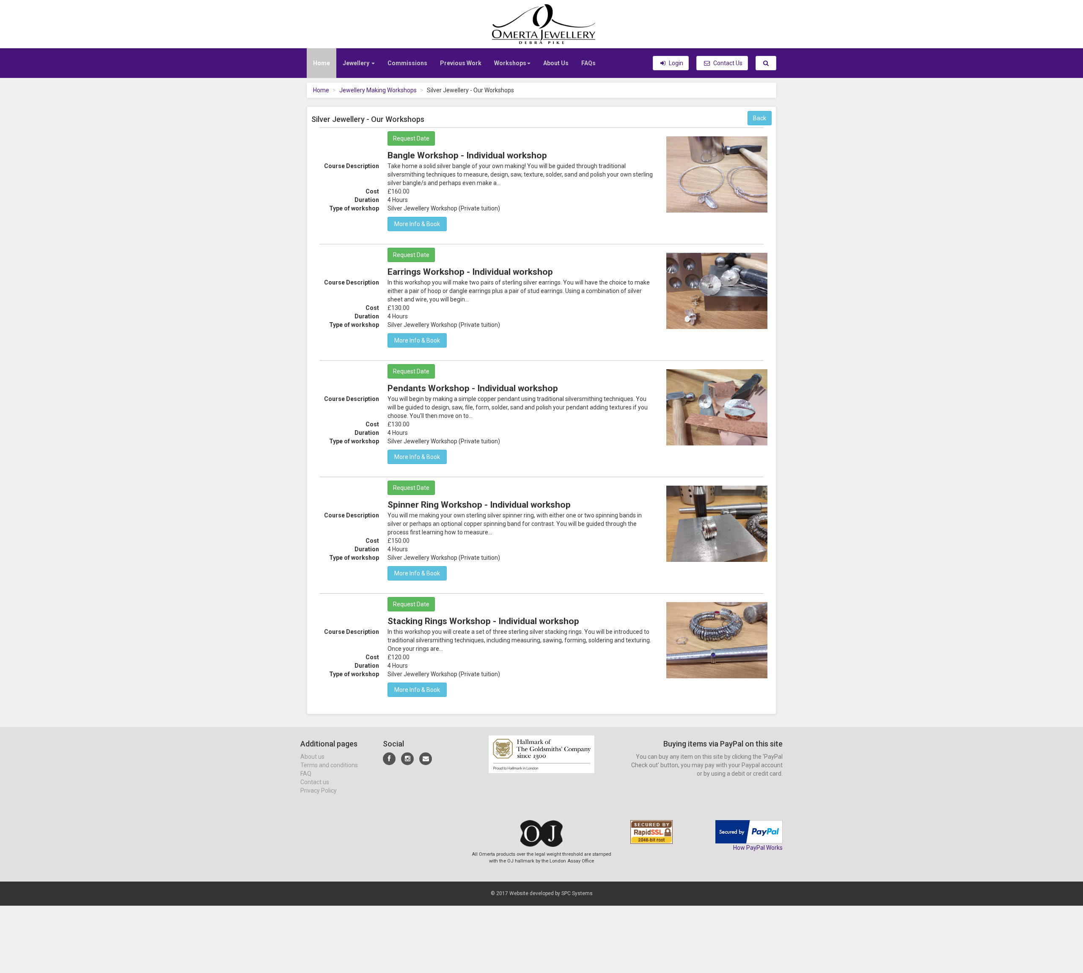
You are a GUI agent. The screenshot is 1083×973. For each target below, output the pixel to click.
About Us (556, 63)
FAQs (588, 63)
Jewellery (357, 63)
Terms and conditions (329, 765)
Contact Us (727, 63)
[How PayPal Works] (749, 831)
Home (321, 63)
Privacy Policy (318, 790)
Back (759, 118)
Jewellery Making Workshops (378, 90)
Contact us (314, 782)
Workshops (510, 63)
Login (675, 63)
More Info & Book (417, 224)
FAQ (305, 773)
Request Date (411, 138)
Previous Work (460, 63)
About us (312, 756)
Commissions (407, 63)
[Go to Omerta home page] (541, 23)
